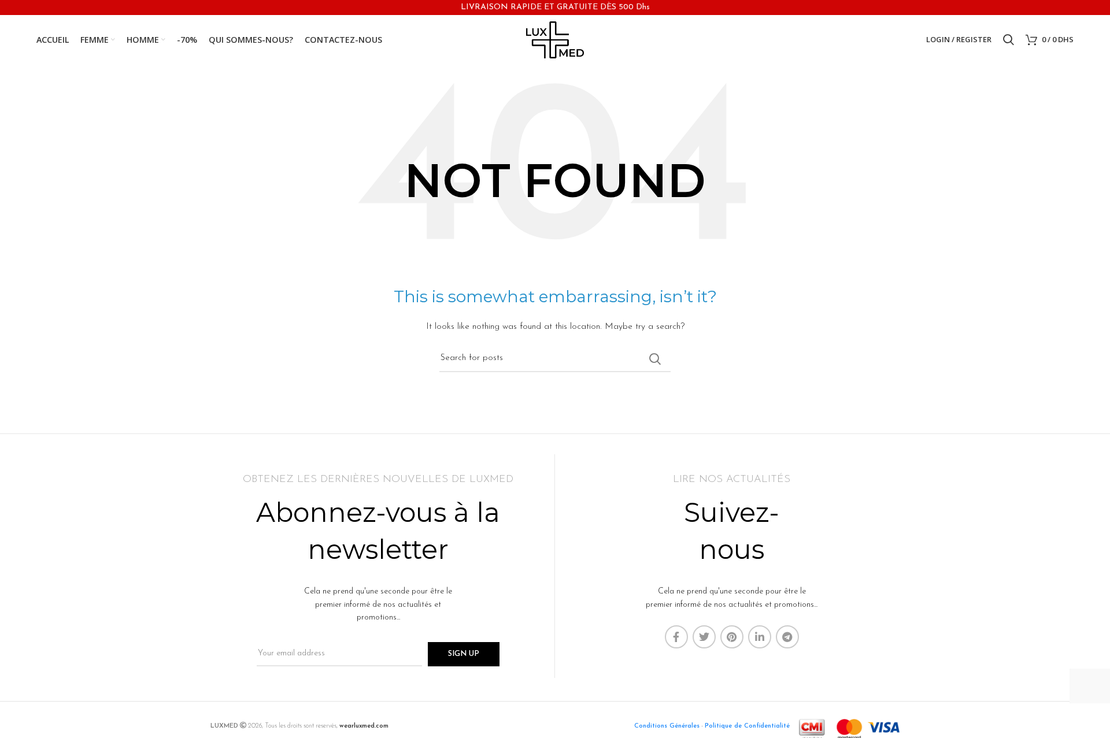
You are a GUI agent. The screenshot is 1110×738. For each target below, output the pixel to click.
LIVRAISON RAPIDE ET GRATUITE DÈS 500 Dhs (555, 7)
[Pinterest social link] (731, 636)
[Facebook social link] (676, 636)
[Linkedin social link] (759, 636)
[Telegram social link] (787, 636)
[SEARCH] (655, 359)
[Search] (1008, 39)
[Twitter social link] (704, 636)
